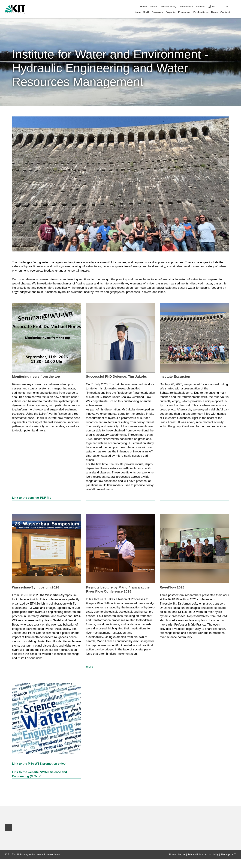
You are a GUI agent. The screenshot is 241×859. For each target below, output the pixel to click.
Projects (171, 12)
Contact (225, 12)
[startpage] (235, 12)
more (89, 666)
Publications (201, 12)
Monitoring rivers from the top (36, 376)
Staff (146, 12)
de (226, 6)
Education (184, 12)
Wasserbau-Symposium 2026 (35, 587)
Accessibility (186, 6)
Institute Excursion (175, 376)
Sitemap (200, 6)
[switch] (235, 6)
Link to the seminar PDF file (31, 497)
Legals (153, 6)
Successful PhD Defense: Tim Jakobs (116, 376)
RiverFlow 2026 (172, 587)
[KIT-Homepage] (15, 9)
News (214, 12)
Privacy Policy (168, 6)
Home (143, 6)
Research (157, 12)
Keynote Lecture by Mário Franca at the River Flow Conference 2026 (118, 589)
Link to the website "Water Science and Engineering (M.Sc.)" (39, 774)
